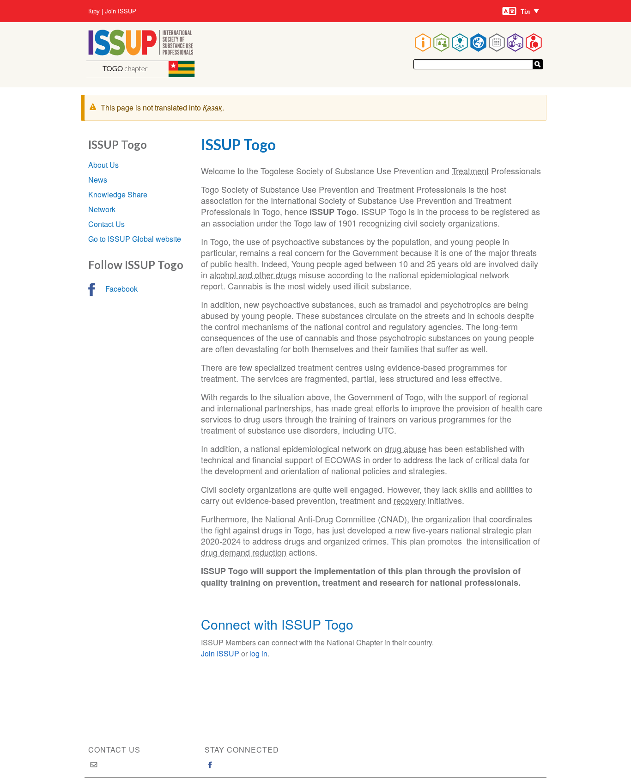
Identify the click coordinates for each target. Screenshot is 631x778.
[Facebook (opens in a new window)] (210, 764)
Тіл (525, 11)
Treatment (470, 171)
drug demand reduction (243, 552)
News (97, 179)
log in (258, 653)
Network (101, 209)
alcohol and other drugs (253, 275)
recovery (409, 500)
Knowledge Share (117, 194)
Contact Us (106, 224)
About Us (103, 164)
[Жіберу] (538, 64)
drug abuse (405, 448)
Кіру (94, 11)
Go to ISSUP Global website (134, 238)
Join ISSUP (120, 11)
